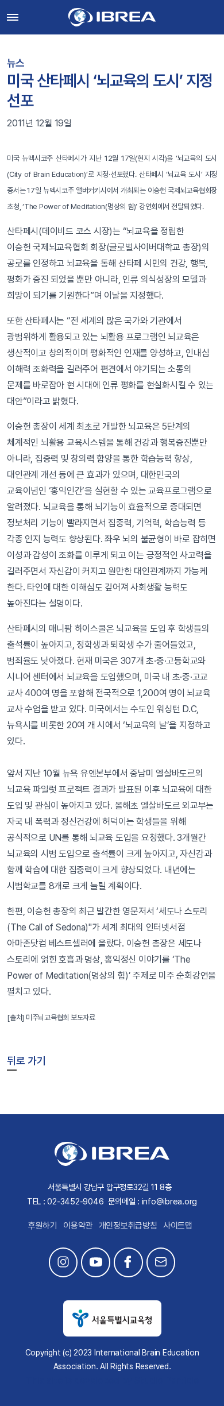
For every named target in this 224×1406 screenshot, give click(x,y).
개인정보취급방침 (128, 1225)
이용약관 (77, 1225)
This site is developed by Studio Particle (112, 1380)
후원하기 (42, 1225)
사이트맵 (177, 1225)
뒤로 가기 (26, 1060)
